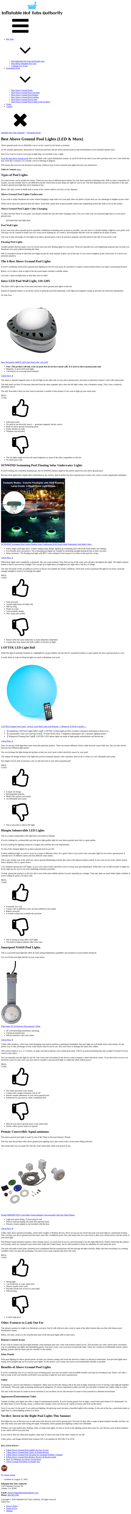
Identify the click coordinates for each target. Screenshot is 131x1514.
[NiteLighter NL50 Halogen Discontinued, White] (11, 1024)
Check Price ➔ (7, 376)
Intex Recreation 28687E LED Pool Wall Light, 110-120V (24, 362)
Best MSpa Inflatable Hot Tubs (23, 63)
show (19, 169)
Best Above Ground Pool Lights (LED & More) (30, 102)
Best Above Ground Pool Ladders (25, 97)
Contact (9, 106)
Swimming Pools (13, 68)
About (8, 104)
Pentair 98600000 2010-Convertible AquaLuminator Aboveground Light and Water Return (38, 1215)
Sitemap (9, 1511)
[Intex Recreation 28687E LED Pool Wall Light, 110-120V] (33, 360)
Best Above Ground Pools (21, 90)
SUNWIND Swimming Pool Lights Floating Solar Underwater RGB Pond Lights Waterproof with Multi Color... (46, 544)
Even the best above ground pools (14, 158)
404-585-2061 (13, 1495)
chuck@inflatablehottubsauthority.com (22, 1493)
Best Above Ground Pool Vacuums (25, 93)
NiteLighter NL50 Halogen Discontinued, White (20, 1026)
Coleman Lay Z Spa (19, 66)
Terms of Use (11, 1508)
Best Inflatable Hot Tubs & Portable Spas (28, 61)
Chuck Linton (9, 1475)
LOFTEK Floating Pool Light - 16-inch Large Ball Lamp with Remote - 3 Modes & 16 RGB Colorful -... (43, 726)
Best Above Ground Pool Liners (24, 99)
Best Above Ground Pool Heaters (24, 95)
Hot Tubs (10, 39)
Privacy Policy (12, 1506)
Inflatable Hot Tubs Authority (13, 133)
